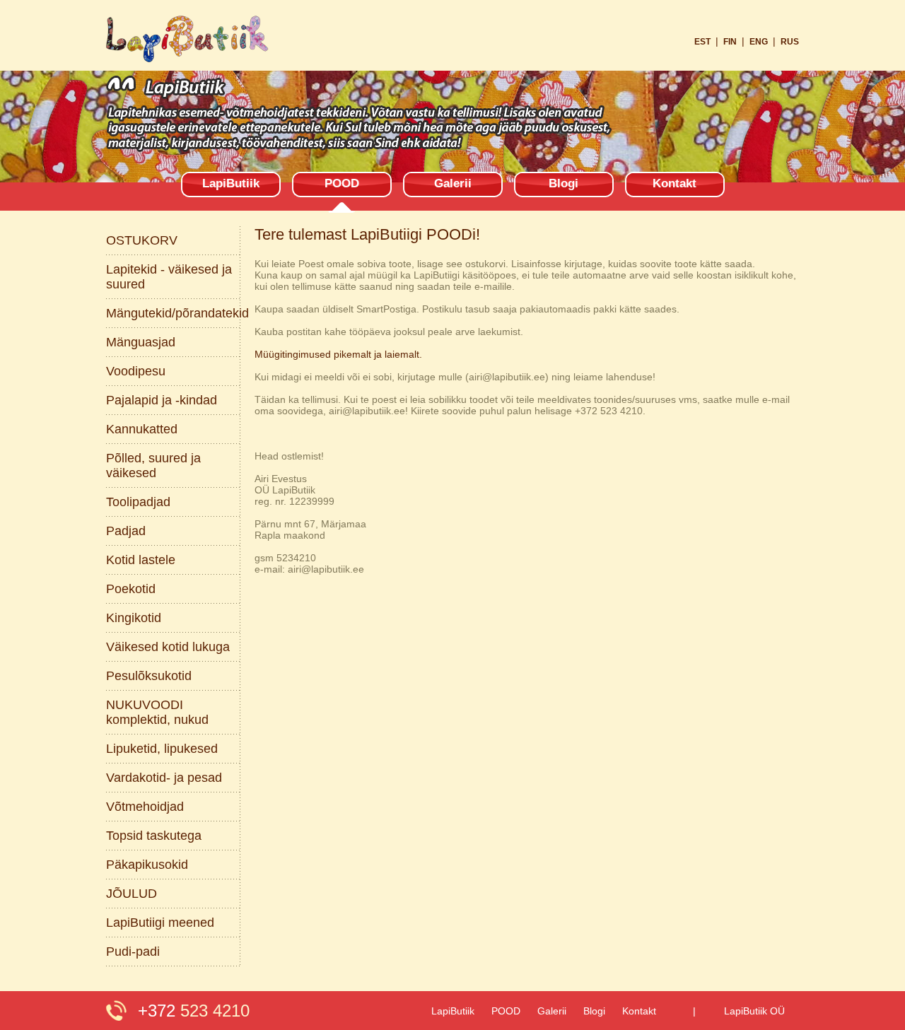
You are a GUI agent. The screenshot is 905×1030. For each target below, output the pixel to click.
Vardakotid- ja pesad (164, 778)
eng (758, 42)
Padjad (126, 531)
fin (730, 42)
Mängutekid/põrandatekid (173, 313)
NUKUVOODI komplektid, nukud (157, 712)
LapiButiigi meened (160, 922)
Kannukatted (141, 429)
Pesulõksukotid (149, 676)
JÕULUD (131, 893)
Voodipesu (135, 371)
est (702, 42)
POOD (342, 183)
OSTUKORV (141, 240)
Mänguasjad (140, 342)
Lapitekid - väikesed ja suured (169, 276)
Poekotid (131, 589)
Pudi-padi (133, 951)
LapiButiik (230, 183)
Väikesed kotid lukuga (168, 647)
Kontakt (674, 183)
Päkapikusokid (147, 865)
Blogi (563, 183)
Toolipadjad (138, 502)
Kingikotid (133, 618)
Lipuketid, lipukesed (162, 749)
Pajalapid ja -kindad (161, 400)
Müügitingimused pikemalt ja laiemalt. (338, 354)
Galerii (453, 183)
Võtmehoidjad (145, 807)
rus (790, 42)
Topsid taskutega (154, 836)
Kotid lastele (140, 560)
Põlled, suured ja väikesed (153, 465)
